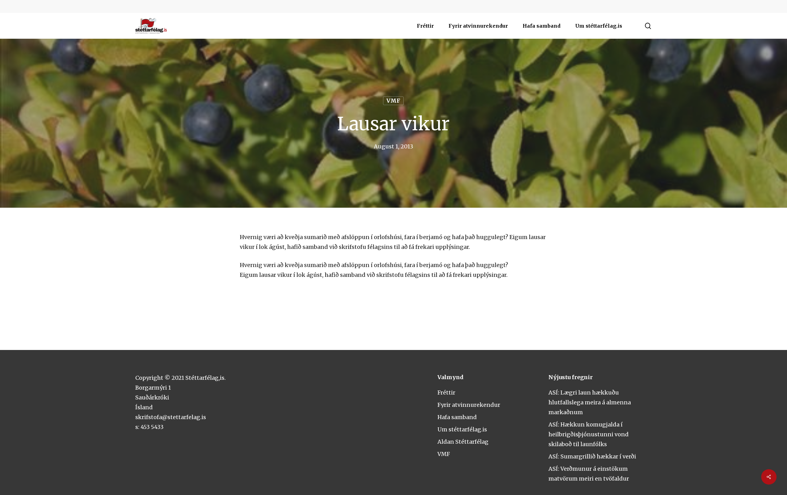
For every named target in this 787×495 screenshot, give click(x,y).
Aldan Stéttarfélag (462, 441)
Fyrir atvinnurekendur (468, 404)
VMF (393, 100)
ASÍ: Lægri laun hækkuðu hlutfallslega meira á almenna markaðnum (589, 402)
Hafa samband (457, 417)
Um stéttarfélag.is (462, 429)
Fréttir (446, 392)
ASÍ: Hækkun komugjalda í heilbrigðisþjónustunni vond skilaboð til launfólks (588, 434)
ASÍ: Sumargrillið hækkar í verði (592, 456)
